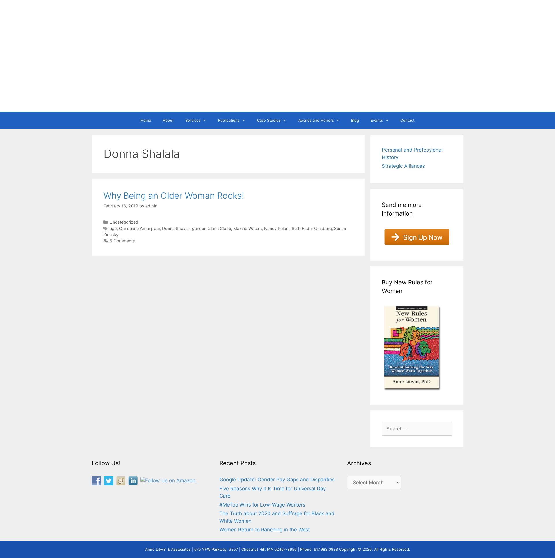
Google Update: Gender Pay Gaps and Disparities (277, 480)
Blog (355, 120)
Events (377, 120)
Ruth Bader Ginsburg (312, 228)
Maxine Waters (247, 228)
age (113, 228)
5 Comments (122, 240)
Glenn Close (219, 228)
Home (145, 120)
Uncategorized (124, 222)
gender (198, 228)
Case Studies (269, 120)
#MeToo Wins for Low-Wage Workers (262, 505)
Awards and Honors (316, 120)
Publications (229, 120)
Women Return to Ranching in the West (264, 530)
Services (193, 120)
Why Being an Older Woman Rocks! (173, 195)
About (168, 120)
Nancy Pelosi (276, 228)
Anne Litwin (274, 89)
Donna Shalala (176, 228)
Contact (407, 120)
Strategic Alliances (403, 166)
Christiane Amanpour (139, 228)
